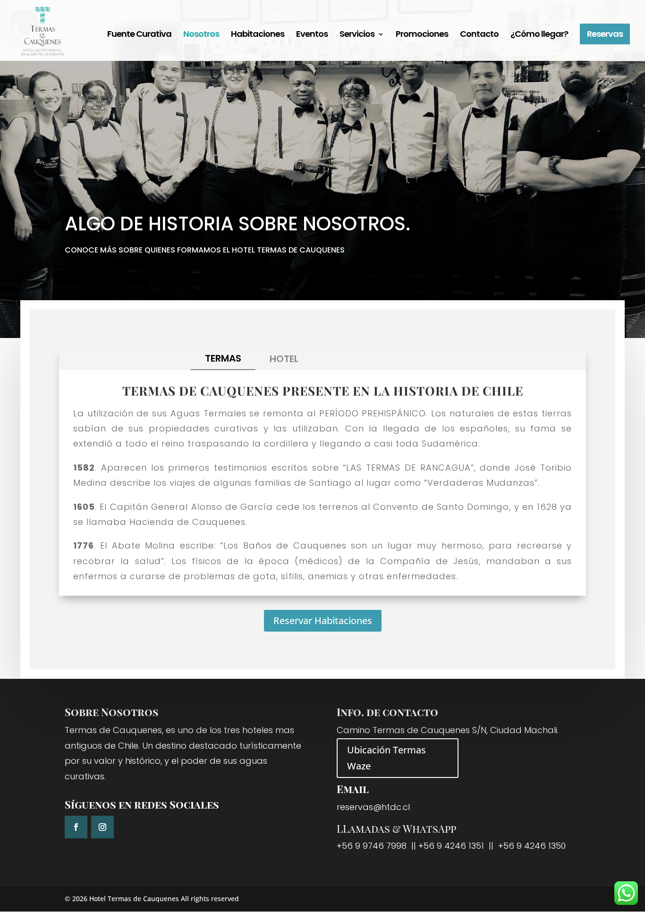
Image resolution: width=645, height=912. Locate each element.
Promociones (422, 35)
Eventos (312, 35)
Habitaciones (257, 35)
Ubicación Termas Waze (386, 757)
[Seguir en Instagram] (102, 827)
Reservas (605, 34)
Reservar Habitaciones (322, 620)
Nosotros (201, 35)
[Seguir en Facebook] (76, 827)
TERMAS (223, 358)
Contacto (479, 35)
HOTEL (284, 358)
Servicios (356, 35)
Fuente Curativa (139, 35)
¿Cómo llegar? (539, 35)
